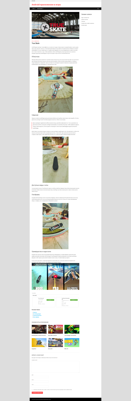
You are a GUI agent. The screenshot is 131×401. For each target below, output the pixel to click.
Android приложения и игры (46, 4)
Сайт (33, 384)
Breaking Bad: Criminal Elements (39, 335)
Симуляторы (36, 41)
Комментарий (35, 360)
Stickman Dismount (37, 315)
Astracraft (50, 348)
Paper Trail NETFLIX (85, 17)
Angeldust (34, 348)
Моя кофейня (36, 317)
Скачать (50, 299)
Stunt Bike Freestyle (52, 335)
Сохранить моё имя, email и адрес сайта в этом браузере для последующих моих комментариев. (52, 389)
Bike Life (66, 348)
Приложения (39, 8)
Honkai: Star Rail (84, 19)
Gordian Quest (84, 25)
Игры (34, 8)
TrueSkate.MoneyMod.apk (66, 299)
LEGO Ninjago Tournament (70, 335)
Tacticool (83, 21)
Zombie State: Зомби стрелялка (87, 23)
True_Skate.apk (41, 298)
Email (33, 379)
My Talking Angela (37, 313)
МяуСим (35, 312)
